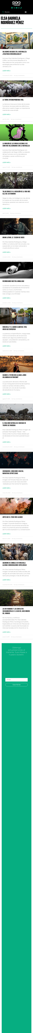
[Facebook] (12, 8)
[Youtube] (16, 8)
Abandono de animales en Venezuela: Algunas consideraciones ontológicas (15, 564)
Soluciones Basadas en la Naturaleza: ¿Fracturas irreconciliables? (15, 53)
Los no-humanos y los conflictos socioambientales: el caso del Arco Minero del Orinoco (16, 611)
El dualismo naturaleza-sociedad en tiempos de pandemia (14, 424)
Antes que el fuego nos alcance (13, 517)
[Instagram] (19, 8)
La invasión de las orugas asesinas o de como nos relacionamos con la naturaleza (16, 144)
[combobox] (8, 12)
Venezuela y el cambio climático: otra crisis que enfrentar (15, 328)
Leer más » (7, 71)
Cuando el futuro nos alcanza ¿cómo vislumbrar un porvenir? (14, 376)
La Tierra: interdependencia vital (13, 100)
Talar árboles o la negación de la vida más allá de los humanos (16, 192)
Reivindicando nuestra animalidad (13, 281)
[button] (25, 12)
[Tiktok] (21, 8)
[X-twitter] (14, 8)
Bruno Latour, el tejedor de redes (13, 237)
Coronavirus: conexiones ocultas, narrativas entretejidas (13, 472)
